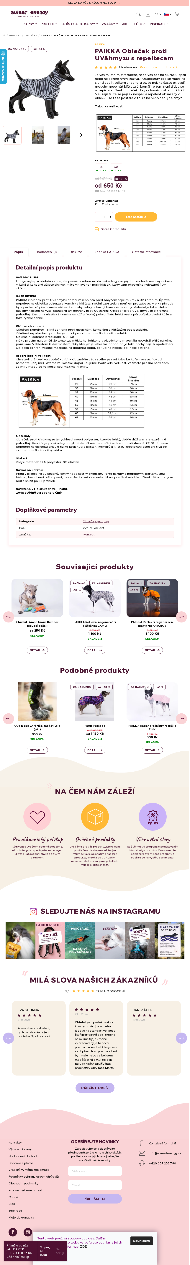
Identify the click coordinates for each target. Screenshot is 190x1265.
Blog (12, 1204)
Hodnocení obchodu (24, 1156)
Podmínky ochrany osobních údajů (34, 1176)
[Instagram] (28, 1232)
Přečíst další (95, 1088)
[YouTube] (160, 1143)
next (181, 616)
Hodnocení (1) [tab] (46, 252)
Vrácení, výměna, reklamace (29, 1169)
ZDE (83, 1246)
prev (8, 616)
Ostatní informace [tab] (146, 252)
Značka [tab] (107, 252)
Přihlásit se (95, 1199)
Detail (35, 650)
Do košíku (136, 217)
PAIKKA (100, 44)
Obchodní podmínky (24, 1183)
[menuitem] (29, 24)
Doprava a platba (21, 1163)
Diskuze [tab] (75, 252)
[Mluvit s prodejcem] (111, 229)
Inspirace (15, 1210)
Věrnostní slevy (20, 1149)
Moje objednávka (21, 1217)
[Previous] (8, 1038)
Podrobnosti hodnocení (158, 67)
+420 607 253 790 (162, 1163)
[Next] (181, 1038)
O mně (13, 1197)
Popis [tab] (18, 252)
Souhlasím (141, 1241)
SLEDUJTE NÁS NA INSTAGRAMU (100, 911)
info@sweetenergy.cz (165, 1153)
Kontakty (15, 1142)
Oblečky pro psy (96, 521)
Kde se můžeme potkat (25, 1190)
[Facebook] (13, 1232)
